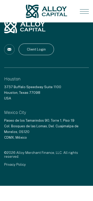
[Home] (46, 11)
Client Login (36, 49)
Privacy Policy (15, 164)
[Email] (9, 49)
